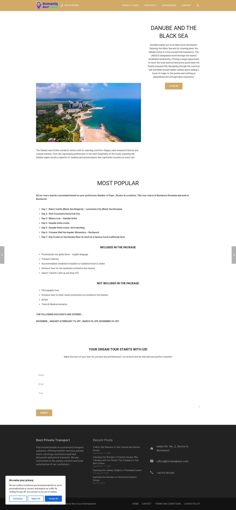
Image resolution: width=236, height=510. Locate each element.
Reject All (36, 499)
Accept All (53, 499)
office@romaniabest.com (172, 461)
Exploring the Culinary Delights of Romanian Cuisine (117, 470)
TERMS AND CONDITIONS (168, 503)
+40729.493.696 (165, 472)
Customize (18, 499)
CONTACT (147, 503)
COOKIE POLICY (192, 503)
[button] (198, 5)
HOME (135, 503)
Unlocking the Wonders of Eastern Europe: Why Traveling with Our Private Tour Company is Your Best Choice (116, 460)
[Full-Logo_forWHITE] (47, 5)
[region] (35, 490)
